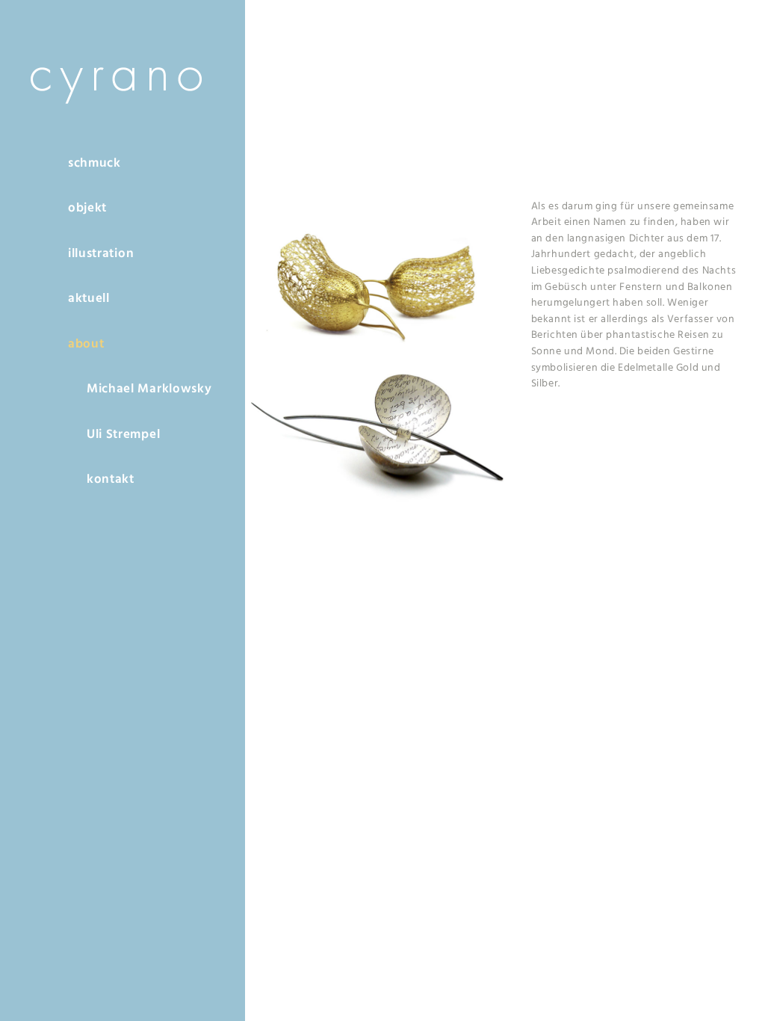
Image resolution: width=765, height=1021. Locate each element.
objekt (87, 208)
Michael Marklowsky (149, 389)
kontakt (110, 479)
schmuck (94, 163)
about (86, 344)
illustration (101, 254)
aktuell (89, 299)
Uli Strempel (123, 435)
